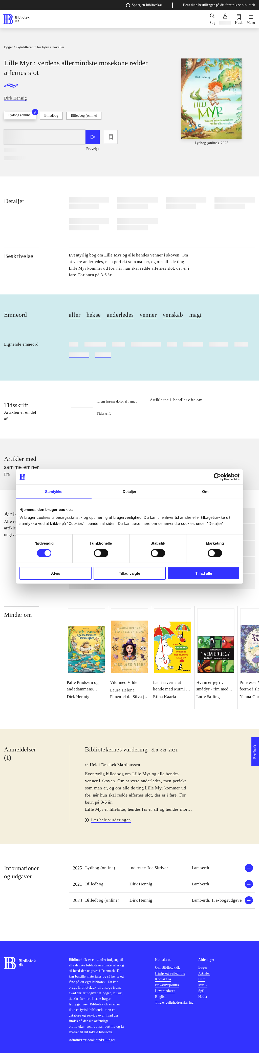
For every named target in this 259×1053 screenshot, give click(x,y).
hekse (94, 314)
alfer (74, 314)
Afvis (55, 573)
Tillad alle (203, 573)
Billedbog (51, 115)
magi (195, 314)
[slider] (211, 102)
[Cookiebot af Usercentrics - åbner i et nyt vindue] (217, 477)
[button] (162, 868)
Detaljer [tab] (130, 491)
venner (148, 314)
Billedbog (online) (84, 115)
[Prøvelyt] (92, 137)
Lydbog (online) (20, 115)
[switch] (101, 553)
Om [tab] (205, 491)
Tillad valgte (129, 573)
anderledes (120, 314)
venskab (173, 314)
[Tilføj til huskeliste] (111, 137)
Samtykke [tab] (53, 491)
